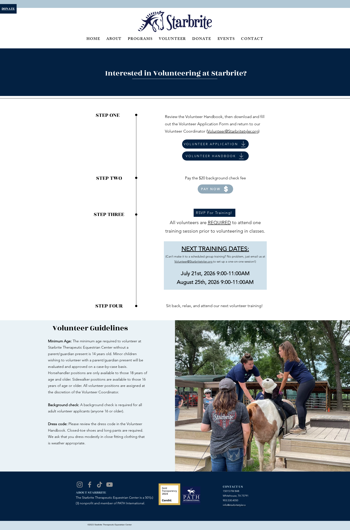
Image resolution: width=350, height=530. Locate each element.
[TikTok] (100, 484)
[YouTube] (109, 484)
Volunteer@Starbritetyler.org (232, 131)
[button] (214, 213)
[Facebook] (90, 484)
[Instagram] (80, 484)
